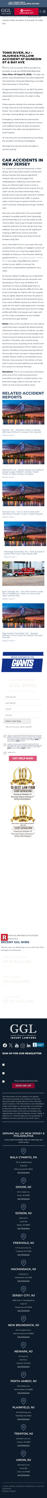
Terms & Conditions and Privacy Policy (27, 752)
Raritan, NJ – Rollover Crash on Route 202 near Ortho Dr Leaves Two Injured (21, 431)
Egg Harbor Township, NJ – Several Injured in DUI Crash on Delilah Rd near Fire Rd (22, 635)
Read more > (8, 435)
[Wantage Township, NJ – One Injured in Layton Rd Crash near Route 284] (25, 545)
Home (5, 17)
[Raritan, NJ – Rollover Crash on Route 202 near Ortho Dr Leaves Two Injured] (23, 424)
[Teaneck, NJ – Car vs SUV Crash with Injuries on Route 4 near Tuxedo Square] (23, 505)
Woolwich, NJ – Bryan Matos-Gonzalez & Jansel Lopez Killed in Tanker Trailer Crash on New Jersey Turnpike (22, 472)
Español (27, 10)
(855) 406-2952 (33, 3)
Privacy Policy (9, 1491)
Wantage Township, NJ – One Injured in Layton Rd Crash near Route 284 (24, 553)
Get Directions (23, 1172)
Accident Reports (18, 17)
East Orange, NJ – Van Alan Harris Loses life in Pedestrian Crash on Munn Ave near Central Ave (22, 593)
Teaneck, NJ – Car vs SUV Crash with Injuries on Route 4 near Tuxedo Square (22, 513)
